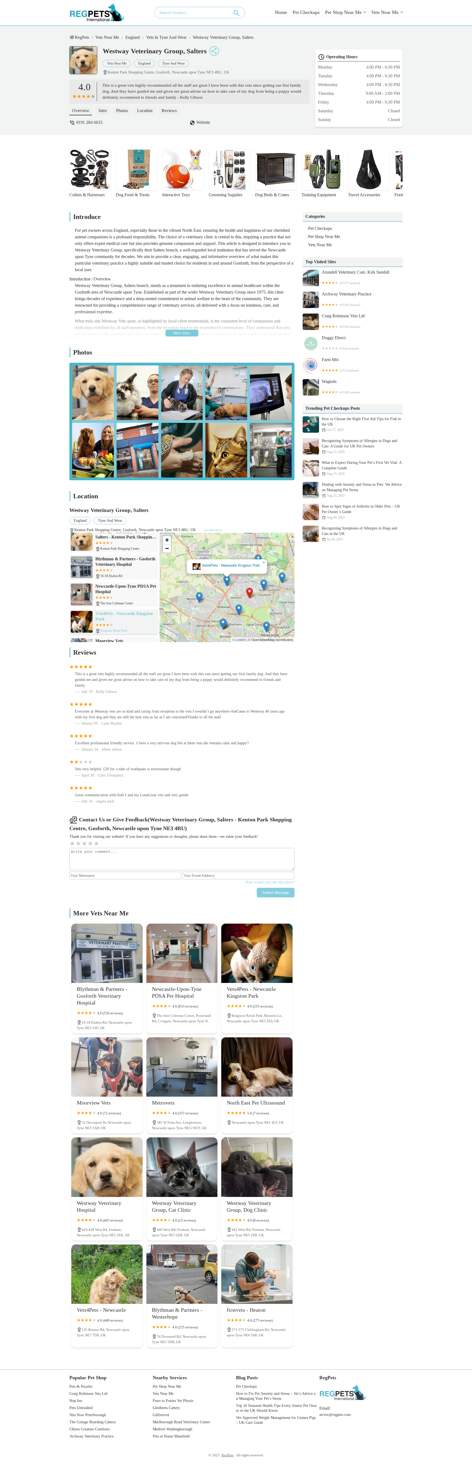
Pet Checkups (306, 12)
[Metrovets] (182, 1067)
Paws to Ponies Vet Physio (173, 1401)
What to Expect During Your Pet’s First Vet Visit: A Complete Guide (362, 468)
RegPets (82, 37)
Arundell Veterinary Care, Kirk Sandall (355, 277)
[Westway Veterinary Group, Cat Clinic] (182, 1167)
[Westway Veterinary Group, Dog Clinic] (257, 1167)
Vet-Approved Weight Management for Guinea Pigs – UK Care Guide (276, 1420)
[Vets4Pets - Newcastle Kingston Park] (257, 953)
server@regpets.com (335, 1415)
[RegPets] (96, 12)
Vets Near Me (385, 12)
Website (203, 122)
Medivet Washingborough (172, 1429)
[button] (249, 593)
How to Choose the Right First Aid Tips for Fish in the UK (361, 424)
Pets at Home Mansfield (171, 1436)
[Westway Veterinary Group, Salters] (86, 63)
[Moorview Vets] (107, 1067)
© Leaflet (239, 639)
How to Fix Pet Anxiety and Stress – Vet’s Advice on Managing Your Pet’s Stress (276, 1396)
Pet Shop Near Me (343, 12)
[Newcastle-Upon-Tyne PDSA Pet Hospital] (182, 953)
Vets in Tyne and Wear (166, 37)
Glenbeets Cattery (166, 1408)
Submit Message (275, 893)
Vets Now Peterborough (87, 1415)
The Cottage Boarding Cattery (92, 1422)
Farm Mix (340, 364)
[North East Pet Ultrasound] (257, 1067)
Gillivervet (161, 1415)
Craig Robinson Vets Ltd (343, 321)
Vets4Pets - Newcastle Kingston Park (231, 566)
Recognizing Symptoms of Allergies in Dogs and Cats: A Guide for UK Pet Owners (359, 446)
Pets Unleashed (81, 1408)
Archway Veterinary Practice (346, 299)
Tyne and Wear (173, 63)
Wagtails (341, 386)
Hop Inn (75, 1401)
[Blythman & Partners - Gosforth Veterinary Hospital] (107, 953)
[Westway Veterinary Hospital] (107, 1167)
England (132, 37)
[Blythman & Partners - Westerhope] (182, 1274)
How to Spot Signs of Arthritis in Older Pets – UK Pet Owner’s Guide (361, 511)
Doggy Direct (340, 342)
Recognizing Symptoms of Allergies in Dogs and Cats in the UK (359, 533)
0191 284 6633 (89, 122)
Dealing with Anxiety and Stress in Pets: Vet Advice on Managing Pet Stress (362, 489)
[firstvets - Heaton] (257, 1274)
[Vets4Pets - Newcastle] (107, 1274)
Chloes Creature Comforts (89, 1429)
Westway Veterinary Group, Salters (223, 37)
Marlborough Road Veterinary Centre (181, 1422)
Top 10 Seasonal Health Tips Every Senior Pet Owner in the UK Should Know (276, 1408)
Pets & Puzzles (80, 1386)
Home (281, 12)
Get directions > (214, 530)
